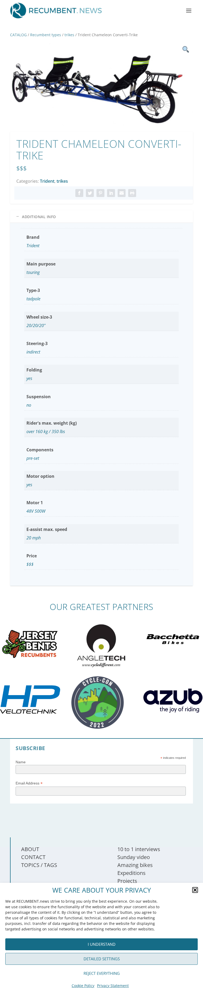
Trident (47, 181)
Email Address (29, 783)
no (28, 405)
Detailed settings (102, 958)
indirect (33, 352)
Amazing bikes (135, 865)
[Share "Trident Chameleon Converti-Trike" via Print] (132, 193)
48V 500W (35, 511)
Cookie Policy (83, 985)
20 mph (33, 538)
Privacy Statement (113, 985)
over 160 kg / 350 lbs (45, 431)
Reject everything (102, 973)
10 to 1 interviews (138, 849)
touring (33, 272)
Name (21, 762)
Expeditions (131, 872)
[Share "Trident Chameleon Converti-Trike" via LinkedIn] (111, 193)
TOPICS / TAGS (39, 865)
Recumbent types (45, 34)
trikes (69, 34)
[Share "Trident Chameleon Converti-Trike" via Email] (122, 193)
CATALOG (18, 34)
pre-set (32, 458)
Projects (127, 880)
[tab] (101, 216)
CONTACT (33, 857)
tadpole (33, 299)
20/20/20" (35, 325)
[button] (195, 890)
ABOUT (30, 849)
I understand (102, 944)
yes (29, 378)
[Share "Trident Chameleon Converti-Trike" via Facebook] (79, 193)
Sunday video (133, 857)
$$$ (30, 564)
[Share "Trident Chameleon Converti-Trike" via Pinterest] (100, 193)
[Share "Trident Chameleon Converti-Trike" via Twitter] (90, 193)
